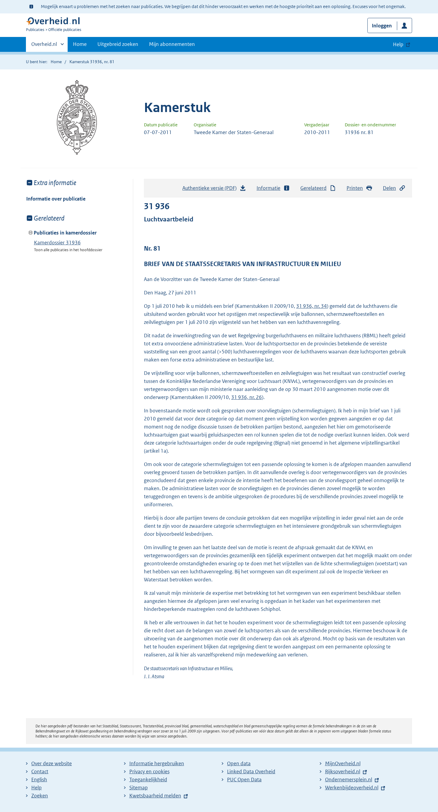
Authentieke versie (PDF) (211, 190)
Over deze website (51, 763)
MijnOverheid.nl (343, 763)
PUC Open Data (244, 779)
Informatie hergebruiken (156, 763)
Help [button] (398, 44)
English (39, 779)
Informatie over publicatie (56, 198)
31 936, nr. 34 (311, 306)
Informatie (268, 188)
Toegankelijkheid (148, 779)
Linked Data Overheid (251, 771)
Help (36, 787)
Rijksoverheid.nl (342, 771)
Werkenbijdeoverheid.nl (351, 787)
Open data (239, 763)
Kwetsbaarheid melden (155, 795)
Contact (39, 771)
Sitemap (138, 787)
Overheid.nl (44, 46)
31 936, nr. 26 (246, 397)
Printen (355, 188)
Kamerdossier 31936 (57, 242)
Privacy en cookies (149, 771)
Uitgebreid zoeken (117, 44)
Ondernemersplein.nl (348, 779)
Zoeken (39, 795)
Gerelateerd (313, 188)
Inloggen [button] (382, 25)
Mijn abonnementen (172, 44)
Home (80, 44)
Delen (389, 188)
